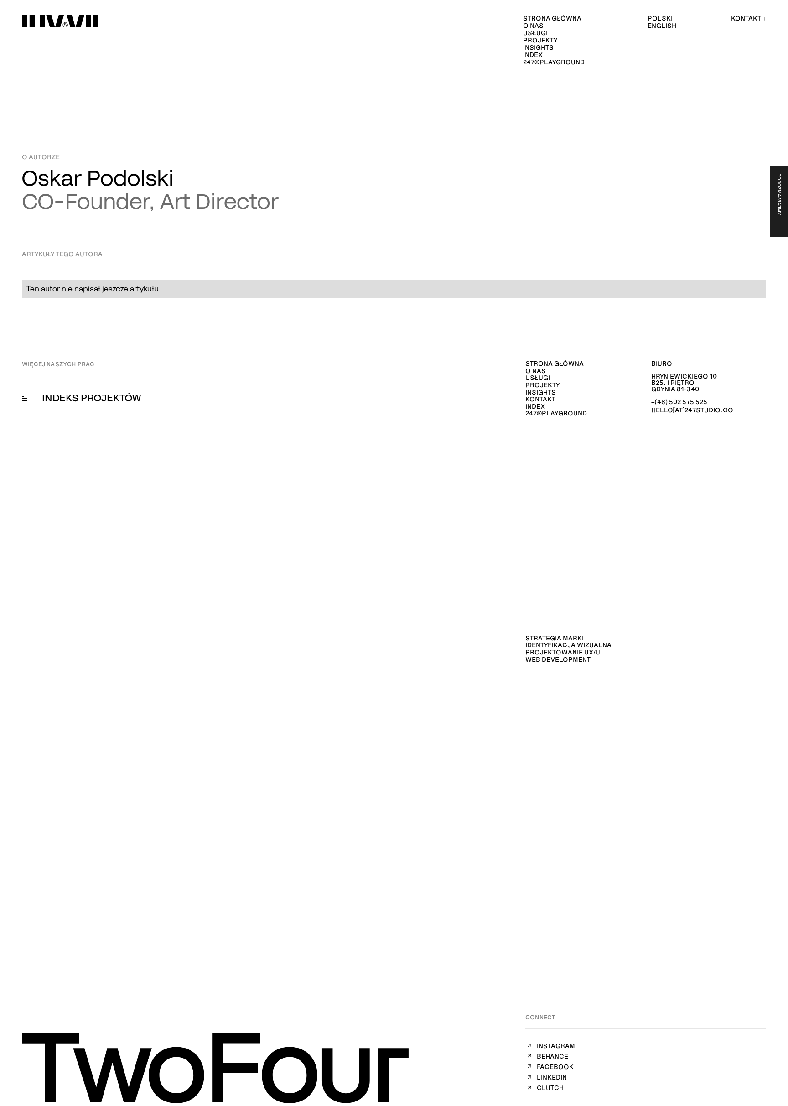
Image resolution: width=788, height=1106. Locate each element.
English (662, 25)
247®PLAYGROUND (554, 62)
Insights (538, 47)
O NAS (533, 25)
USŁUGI (535, 32)
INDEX (533, 54)
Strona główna (552, 18)
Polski (660, 18)
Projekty (540, 40)
